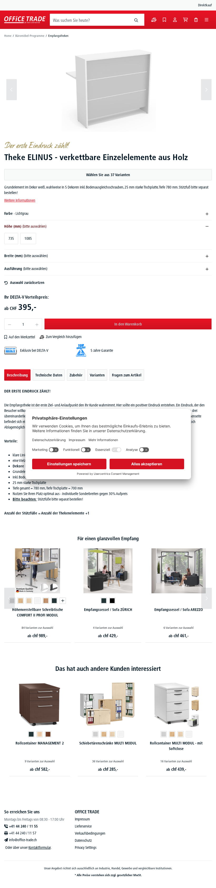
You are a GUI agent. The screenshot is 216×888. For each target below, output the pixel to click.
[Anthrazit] (54, 601)
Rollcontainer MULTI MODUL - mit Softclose (108, 746)
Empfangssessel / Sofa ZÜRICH (108, 609)
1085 (28, 238)
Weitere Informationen (19, 200)
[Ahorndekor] (29, 601)
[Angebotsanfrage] (196, 19)
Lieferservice (83, 826)
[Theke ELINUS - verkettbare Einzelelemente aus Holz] (109, 90)
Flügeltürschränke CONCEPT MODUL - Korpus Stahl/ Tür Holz (176, 746)
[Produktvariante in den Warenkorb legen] (63, 601)
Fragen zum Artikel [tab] (126, 375)
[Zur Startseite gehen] (25, 19)
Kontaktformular (39, 847)
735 (11, 238)
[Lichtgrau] (27, 734)
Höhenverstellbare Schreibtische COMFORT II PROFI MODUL (37, 612)
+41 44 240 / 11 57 (22, 833)
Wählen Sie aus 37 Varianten (108, 174)
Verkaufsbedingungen (90, 833)
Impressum (82, 819)
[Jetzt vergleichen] (154, 19)
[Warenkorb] (185, 19)
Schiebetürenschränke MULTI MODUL (39, 743)
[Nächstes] (206, 89)
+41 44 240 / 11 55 (23, 826)
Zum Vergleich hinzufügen (64, 336)
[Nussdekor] (46, 601)
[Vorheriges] (11, 89)
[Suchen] (136, 20)
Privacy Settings (85, 847)
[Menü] (206, 19)
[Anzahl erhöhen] (37, 324)
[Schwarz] (112, 601)
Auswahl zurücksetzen (27, 282)
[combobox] (89, 20)
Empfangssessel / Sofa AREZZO (178, 609)
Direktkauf (205, 5)
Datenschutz (83, 840)
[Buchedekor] (20, 601)
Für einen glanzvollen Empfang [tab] (108, 538)
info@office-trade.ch (23, 840)
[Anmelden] (175, 19)
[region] (108, 90)
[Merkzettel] (164, 19)
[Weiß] (37, 601)
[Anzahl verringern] (9, 324)
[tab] (17, 375)
